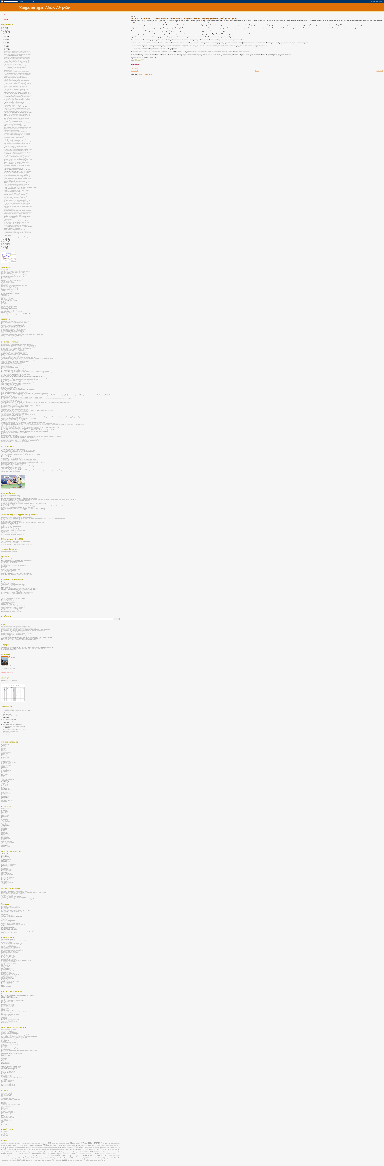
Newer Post (134, 71)
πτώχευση (101, 1158)
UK (77, 1147)
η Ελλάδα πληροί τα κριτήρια (9, 532)
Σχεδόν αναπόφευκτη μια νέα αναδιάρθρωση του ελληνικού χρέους (19, 382)
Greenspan (53, 1145)
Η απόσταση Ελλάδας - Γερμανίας (10, 293)
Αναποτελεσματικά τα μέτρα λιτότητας (11, 415)
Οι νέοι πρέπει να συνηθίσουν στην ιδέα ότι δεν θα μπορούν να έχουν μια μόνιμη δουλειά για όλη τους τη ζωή (30, 423)
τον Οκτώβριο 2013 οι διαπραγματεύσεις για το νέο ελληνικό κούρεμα (19, 379)
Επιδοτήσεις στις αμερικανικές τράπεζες (11, 363)
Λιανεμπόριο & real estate (8, 1112)
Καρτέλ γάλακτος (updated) (8, 1029)
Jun (5, 44)
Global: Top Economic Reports (10, 731)
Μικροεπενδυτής (45, 1156)
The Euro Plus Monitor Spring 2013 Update (13, 598)
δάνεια (109, 1149)
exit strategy (9, 1145)
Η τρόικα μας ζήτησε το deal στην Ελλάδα (12, 349)
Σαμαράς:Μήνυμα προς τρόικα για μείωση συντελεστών (16, 626)
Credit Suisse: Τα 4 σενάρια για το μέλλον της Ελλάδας (17, 63)
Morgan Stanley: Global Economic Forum (15, 729)
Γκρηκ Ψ (6, 207)
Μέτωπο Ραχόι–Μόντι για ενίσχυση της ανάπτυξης (16, 237)
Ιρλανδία (24, 1154)
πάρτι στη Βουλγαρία (7, 1001)
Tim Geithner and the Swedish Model (11, 896)
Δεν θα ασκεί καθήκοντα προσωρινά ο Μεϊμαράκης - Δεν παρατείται (19, 498)
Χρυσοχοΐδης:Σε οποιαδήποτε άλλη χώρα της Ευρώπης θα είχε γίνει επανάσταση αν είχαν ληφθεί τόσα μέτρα (30, 427)
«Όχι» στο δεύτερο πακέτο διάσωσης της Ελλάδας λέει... (17, 175)
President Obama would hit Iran (9, 367)
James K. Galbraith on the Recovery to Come (13, 897)
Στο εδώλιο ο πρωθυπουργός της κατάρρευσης (13, 584)
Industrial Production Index (8, 604)
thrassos (3, 750)
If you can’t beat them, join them (11, 715)
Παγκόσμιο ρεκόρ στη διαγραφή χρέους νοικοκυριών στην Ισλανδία (19, 589)
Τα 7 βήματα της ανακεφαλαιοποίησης (13, 121)
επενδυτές (80, 1152)
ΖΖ (8, 1154)
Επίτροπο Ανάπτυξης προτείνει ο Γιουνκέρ (14, 87)
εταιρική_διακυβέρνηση (105, 1152)
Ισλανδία (29, 1153)
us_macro (84, 1147)
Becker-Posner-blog (6, 808)
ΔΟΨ (21, 1152)
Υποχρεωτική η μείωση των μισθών (12, 105)
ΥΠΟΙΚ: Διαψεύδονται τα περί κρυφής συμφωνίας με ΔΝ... (18, 178)
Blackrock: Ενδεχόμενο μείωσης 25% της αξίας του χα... (17, 66)
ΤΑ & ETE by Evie (6, 782)
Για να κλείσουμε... (6, 1057)
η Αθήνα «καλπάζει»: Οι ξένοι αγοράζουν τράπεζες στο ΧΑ (16, 544)
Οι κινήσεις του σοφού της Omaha (10, 993)
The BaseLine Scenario (7, 842)
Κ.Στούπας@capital (6, 800)
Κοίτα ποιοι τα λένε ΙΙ (6, 1055)
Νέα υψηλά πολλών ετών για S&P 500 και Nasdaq (16, 190)
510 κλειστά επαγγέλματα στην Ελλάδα (11, 519)
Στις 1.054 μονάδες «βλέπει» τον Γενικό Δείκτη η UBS (15, 541)
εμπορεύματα (66, 1152)
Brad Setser (4, 811)
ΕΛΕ (50, 1152)
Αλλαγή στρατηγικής (6, 366)
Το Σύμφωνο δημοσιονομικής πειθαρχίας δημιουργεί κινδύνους (18, 414)
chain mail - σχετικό (6, 1093)
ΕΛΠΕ (60, 1152)
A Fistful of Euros (5, 854)
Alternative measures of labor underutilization (13, 607)
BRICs (42, 1143)
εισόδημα (28, 1152)
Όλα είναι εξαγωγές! (6, 1094)
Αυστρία (73, 1149)
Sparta (45, 1147)
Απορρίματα (4, 1119)
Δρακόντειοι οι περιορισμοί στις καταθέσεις (12, 337)
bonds (39, 1143)
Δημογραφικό (5, 1133)
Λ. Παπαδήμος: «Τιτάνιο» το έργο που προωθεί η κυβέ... (17, 213)
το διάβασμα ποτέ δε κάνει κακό (9, 291)
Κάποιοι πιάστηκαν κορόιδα (8, 928)
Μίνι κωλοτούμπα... (6, 1095)
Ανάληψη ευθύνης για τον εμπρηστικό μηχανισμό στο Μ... (18, 171)
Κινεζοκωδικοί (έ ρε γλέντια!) (8, 1006)
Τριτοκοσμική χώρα (6, 1083)
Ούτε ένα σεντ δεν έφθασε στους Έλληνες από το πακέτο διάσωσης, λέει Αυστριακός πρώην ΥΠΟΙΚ (27, 647)
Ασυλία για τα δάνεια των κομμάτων (10, 471)
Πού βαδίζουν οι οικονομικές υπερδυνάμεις (12, 330)
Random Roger (5, 838)
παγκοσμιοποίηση (5, 1158)
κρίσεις (89, 1154)
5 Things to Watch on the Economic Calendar (14, 726)
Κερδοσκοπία (4, 1045)
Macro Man (4, 828)
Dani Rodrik (4, 812)
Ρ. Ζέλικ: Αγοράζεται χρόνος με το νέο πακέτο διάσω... (17, 182)
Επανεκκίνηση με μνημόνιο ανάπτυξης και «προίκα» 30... (18, 95)
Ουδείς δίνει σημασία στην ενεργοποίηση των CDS (16, 184)
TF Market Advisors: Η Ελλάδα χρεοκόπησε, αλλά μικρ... (18, 109)
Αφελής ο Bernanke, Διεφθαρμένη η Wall (12, 1038)
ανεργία (33, 1149)
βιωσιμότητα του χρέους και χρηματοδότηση (13, 530)
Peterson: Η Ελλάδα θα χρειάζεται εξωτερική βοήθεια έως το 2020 (18, 628)
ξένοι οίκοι (87, 1156)
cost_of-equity (55, 1143)
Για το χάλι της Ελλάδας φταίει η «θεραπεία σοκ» (14, 392)
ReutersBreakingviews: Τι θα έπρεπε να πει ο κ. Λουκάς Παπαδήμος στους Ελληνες (23, 892)
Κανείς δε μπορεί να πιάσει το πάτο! (10, 923)
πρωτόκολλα (94, 1158)
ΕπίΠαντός (4, 791)
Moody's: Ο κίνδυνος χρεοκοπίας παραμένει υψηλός (16, 162)
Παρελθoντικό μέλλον (7, 1076)
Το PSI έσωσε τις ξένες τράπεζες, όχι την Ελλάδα (14, 419)
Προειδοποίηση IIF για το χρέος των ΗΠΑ (14, 168)
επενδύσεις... (74, 1152)
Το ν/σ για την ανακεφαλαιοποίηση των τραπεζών (16, 196)
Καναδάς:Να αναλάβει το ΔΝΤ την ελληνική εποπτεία (16, 71)
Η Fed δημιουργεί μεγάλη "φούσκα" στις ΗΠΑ (13, 329)
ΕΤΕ (113, 1152)
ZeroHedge (4, 883)
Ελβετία (46, 1152)
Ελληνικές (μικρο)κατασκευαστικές (10, 1113)
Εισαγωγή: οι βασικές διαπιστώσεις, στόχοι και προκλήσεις (16, 517)
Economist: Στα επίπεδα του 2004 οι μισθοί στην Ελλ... (17, 201)
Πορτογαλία (67, 1158)
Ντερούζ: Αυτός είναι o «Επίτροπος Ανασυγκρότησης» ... (17, 51)
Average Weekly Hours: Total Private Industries (14, 606)
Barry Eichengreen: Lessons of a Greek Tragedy (14, 322)
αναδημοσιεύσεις (8, 1149)
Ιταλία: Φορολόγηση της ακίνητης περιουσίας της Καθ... (17, 181)
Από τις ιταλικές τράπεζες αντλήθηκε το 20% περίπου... (17, 58)
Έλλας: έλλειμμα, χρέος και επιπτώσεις (11, 916)
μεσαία (118, 1153)
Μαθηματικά (4, 980)
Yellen (104, 1147)
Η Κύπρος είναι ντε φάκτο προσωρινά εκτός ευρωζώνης (16, 348)
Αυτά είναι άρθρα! (6, 969)
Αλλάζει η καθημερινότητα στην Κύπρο (11, 335)
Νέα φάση (4, 1046)
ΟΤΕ (118, 1156)
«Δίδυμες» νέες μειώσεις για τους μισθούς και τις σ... (16, 144)
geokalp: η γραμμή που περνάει (9, 435)
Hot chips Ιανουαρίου (7, 982)
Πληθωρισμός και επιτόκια (8, 1071)
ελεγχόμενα (4, 912)
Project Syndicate (6, 878)
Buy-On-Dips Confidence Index (9, 562)
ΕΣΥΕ (91, 1152)
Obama (3, 1147)
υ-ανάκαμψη (58, 1160)
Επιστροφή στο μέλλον (7, 895)
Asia (17, 1143)
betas (34, 1143)
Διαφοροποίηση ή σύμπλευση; (9, 1044)
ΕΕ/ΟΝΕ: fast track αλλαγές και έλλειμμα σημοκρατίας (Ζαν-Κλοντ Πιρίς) (20, 428)
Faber (14, 1145)
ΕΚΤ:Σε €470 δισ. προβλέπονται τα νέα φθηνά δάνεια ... (17, 203)
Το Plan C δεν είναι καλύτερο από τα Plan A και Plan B (15, 374)
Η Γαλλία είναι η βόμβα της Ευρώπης (11, 380)
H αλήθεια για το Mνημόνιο (8, 649)
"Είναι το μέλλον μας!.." (7, 915)
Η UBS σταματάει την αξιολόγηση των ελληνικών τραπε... (18, 60)
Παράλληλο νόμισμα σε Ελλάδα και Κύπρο (12, 325)
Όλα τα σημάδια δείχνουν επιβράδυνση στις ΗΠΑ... (14, 1037)
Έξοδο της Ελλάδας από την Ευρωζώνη (11, 384)
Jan (5, 238)
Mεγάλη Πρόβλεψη (6, 986)
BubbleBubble (5, 856)
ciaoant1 (3, 748)
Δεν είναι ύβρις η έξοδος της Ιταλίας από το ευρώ (14, 401)
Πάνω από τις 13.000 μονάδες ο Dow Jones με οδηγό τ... (18, 103)
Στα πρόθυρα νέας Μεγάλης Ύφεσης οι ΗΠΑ (13, 326)
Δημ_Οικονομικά (6, 1152)
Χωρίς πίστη (4, 999)
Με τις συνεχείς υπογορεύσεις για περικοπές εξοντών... (17, 99)
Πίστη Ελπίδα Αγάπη (6, 307)
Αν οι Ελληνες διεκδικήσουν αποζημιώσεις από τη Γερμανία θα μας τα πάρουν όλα (23, 422)
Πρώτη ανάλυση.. (6, 972)
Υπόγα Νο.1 (4, 784)
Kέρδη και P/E (5, 967)
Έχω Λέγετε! (4, 269)
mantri (3, 766)
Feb (5, 49)
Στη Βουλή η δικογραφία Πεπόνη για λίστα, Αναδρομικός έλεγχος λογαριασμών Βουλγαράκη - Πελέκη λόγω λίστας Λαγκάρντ (34, 506)
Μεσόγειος (3, 1156)
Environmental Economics (8, 864)
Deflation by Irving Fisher (8, 920)
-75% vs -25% (5, 295)
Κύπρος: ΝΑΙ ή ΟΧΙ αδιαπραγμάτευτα (11, 280)
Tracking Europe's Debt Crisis (9, 602)
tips (72, 1147)
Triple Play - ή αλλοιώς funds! (9, 1021)
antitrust (11, 1143)
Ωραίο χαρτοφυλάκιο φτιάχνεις (9, 952)
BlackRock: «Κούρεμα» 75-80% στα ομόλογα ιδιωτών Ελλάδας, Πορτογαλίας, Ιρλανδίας (25, 431)
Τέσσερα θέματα (5, 954)
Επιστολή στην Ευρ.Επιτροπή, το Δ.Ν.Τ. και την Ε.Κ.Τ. (15, 910)
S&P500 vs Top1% (6, 312)
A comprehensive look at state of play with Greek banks (16, 321)
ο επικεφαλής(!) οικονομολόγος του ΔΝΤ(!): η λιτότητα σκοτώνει (18, 310)
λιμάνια (102, 1154)
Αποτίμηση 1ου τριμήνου (8, 973)
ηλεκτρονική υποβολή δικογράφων (10, 495)
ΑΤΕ (70, 1149)
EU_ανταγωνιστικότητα (114, 1143)
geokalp (12, 657)
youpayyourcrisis (5, 761)
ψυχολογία (101, 1160)
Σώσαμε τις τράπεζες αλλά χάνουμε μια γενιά (13, 362)
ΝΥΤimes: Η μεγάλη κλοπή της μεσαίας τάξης (13, 433)
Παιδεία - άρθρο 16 (6, 1116)
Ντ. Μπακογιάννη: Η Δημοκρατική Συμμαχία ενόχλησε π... (18, 98)
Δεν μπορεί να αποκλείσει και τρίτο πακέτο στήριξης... (17, 172)
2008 (4, 244)
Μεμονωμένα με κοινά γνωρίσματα (10, 947)
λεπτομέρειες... (5, 531)
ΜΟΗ (51, 1156)
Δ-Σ (105, 1149)
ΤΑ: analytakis (5, 780)
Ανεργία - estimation (6, 922)
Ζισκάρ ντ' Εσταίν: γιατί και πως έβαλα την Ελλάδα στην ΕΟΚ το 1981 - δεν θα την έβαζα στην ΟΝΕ (27, 430)
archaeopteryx (5, 759)
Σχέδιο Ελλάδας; (8, 235)
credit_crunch (65, 1143)
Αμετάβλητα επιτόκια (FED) (8, 1072)
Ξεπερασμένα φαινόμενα (7, 1098)
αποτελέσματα (60, 1149)
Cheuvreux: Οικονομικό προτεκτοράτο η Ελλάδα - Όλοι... (18, 123)
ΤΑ (119, 1158)
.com (2, 1143)
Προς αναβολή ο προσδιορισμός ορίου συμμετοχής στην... (18, 215)
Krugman (83, 1145)
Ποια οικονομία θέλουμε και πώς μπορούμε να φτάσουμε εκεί (17, 324)
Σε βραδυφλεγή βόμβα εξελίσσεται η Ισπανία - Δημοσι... (17, 96)
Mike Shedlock (5, 833)
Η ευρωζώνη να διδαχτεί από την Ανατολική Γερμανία (15, 365)
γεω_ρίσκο (95, 1149)
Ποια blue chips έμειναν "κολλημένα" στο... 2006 (14, 941)
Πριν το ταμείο (5, 455)
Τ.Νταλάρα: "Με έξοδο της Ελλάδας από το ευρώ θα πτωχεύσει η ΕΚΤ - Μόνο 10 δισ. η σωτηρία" (26, 637)
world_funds (99, 1147)
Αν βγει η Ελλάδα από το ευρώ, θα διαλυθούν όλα (14, 409)
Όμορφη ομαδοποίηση (7, 942)
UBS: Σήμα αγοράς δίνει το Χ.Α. (9, 542)
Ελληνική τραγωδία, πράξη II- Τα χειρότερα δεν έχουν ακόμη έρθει (18, 418)
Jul (5, 42)
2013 (4, 32)
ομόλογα (105, 1156)
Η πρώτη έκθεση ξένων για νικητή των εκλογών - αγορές (16, 960)
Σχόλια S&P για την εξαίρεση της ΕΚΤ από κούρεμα (16, 193)
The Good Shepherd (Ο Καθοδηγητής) (11, 1077)
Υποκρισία (4, 1079)
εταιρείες (96, 1152)
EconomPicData (5, 861)
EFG (92, 1143)
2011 (4, 240)
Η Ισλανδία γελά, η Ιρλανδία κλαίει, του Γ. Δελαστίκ (14, 585)
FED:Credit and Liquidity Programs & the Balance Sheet (16, 574)
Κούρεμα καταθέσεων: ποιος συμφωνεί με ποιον (14, 278)
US (80, 1147)
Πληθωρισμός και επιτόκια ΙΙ (8, 1070)
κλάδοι (73, 1154)
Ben (32, 1143)
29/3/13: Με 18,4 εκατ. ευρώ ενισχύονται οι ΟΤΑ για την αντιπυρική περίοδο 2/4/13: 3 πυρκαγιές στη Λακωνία (30, 509)
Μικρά (3, 964)
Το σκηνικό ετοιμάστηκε (7, 304)
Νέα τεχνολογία (5, 1123)
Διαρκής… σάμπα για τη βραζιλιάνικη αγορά (13, 1000)
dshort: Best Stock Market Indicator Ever (12, 561)
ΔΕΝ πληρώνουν (5, 587)
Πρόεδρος (4, 1003)
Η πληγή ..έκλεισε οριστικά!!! (8, 963)
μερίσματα (113, 1154)
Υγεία (2, 1121)
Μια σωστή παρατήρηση (7, 955)
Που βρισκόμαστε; (6, 1049)
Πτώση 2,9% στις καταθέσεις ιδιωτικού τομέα (14, 117)
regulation (11, 1147)
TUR (74, 1147)
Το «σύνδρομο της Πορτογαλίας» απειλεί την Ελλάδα (15, 1035)
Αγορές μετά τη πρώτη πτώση (9, 976)
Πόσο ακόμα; (4, 284)
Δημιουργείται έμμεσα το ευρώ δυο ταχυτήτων (13, 350)
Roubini (22, 1147)
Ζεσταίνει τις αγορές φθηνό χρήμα (12, 228)
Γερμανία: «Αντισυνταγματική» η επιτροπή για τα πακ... (17, 156)
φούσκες (80, 1160)
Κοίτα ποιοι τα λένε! (6, 1075)
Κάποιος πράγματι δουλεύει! (8, 959)
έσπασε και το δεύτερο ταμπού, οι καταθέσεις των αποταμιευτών (18, 357)
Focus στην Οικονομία (7, 789)
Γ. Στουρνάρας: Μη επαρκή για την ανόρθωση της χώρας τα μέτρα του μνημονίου (23, 630)
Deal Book (4, 860)
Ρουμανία (108, 1158)
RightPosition (5, 788)
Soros (42, 1147)
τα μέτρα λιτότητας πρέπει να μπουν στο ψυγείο (14, 413)
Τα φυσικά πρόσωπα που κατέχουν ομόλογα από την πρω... (19, 226)
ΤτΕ (53, 1160)
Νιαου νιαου (4, 1134)
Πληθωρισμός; (5, 1040)
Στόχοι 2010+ (4, 909)
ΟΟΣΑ (110, 1156)
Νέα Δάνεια (4, 303)
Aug (5, 41)
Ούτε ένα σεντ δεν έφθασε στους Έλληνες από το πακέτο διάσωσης (19, 408)
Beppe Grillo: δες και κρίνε (8, 286)
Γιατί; (2, 1061)
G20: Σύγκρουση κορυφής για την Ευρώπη (14, 197)
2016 (4, 27)
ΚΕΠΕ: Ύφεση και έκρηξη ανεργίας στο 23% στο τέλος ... (17, 54)
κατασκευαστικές (63, 1154)
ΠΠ (72, 1158)
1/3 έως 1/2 (4, 919)
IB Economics (5, 772)
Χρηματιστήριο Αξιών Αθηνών (44, 7)
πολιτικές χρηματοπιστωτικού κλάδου (11, 526)
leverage (88, 1145)
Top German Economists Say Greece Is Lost (13, 385)
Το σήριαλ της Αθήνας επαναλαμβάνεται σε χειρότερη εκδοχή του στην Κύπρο (22, 334)
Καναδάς (47, 1153)
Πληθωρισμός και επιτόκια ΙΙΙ (9, 1068)
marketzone (4, 753)
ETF (107, 1143)
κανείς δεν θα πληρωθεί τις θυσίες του (11, 911)
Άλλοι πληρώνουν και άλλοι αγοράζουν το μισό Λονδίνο (16, 383)
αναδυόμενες (20, 1149)
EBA (86, 1143)
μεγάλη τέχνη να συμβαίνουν (9, 308)
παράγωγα (13, 1158)
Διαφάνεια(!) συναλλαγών (8, 978)
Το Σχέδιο (3, 1059)
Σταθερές (3, 290)
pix (7, 1147)
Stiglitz (56, 1147)
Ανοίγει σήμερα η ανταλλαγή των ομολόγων (14, 229)
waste (2, 758)
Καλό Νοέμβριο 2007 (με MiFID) (9, 951)
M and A (3, 1074)
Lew (93, 1145)
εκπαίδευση (33, 1152)
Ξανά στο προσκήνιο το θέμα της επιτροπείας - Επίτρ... (17, 108)
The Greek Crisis (8, 709)
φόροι (74, 1160)
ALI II (2, 776)
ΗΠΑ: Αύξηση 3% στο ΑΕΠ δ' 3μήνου (13, 64)
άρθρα (66, 1149)
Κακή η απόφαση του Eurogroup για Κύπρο (13, 353)
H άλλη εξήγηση (5, 1063)
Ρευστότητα (4, 1022)
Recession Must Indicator (8, 927)
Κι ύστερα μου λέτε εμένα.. (8, 956)
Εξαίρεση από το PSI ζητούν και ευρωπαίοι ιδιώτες (16, 217)
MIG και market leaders (7, 1097)
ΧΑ (84, 1160)
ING (70, 1145)
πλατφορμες (42, 1158)
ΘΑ (10, 1153)
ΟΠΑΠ (115, 1156)
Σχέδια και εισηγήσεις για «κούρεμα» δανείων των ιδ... (17, 92)
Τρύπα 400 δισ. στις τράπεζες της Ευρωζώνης (13, 369)
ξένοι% (94, 1156)
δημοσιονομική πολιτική (7, 527)
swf (65, 1147)
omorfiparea (4, 767)
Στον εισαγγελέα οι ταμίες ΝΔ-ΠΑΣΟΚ (11, 467)
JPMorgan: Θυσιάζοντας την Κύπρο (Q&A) (12, 333)
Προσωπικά (4, 914)
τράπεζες (21, 1160)
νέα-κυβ (68, 1156)
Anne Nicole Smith (6, 1016)
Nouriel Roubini (5, 834)
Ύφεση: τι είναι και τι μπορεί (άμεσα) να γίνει (13, 924)
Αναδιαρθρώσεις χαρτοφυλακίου (10, 981)
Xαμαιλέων (4, 795)
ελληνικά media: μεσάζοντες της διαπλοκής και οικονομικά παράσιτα (19, 460)
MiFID (103, 1145)
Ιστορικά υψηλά (5, 965)
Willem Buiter (4, 845)
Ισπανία (34, 1154)
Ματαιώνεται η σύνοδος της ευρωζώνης (13, 137)
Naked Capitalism (6, 873)
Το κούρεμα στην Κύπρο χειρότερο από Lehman (14, 352)
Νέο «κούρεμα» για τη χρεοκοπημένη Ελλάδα (13, 370)
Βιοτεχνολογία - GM (6, 1120)
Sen (36, 1147)
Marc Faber (4, 829)
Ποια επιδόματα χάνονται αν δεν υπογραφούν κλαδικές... (17, 93)
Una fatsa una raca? (6, 1081)
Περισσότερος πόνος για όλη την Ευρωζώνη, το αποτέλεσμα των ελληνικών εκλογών (23, 404)
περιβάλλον (28, 1158)
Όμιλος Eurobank (6, 1106)
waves (94, 1147)
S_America (31, 1147)
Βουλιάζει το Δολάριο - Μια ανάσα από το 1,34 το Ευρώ (17, 234)
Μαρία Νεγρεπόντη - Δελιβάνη (9, 551)
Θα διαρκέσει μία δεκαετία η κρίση (10, 391)
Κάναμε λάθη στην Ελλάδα (8, 396)
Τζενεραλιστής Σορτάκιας (8, 779)
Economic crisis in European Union (10, 569)
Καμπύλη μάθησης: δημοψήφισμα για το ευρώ (13, 272)
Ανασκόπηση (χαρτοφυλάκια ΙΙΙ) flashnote (12, 945)
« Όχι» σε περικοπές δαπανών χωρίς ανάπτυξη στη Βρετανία (17, 389)
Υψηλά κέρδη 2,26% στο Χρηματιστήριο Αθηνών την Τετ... (18, 52)
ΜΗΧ (35, 1156)
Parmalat (3, 1013)
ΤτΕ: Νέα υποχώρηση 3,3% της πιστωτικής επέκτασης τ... (18, 61)
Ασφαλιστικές (4, 1135)
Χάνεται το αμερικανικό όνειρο (9, 1032)
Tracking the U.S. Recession (9, 571)
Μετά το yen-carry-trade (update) (10, 997)
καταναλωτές (54, 1154)
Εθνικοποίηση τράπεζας (7, 297)
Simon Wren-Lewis (6, 841)
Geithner (39, 1145)
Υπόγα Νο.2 (4, 785)
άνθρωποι (38, 1149)
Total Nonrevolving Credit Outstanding (11, 608)
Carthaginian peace (8, 219)
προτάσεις (86, 1158)
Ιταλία (39, 1154)
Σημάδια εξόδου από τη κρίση (9, 932)
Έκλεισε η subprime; (6, 996)
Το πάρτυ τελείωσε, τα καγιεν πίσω (10, 582)
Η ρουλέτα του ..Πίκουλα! (8, 970)
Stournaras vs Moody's (7, 299)
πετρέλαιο (34, 1158)
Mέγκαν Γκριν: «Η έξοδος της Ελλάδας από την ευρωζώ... (18, 141)
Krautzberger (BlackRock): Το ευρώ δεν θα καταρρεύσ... (17, 133)
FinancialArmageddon (7, 865)
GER (44, 1145)
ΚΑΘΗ (43, 1153)
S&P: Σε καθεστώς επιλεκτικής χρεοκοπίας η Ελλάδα (17, 158)
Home (257, 71)
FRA (30, 1145)
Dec (5, 35)
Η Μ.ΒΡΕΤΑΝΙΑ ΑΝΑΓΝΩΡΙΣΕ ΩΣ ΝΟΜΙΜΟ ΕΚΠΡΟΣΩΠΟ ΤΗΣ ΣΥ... (21, 187)
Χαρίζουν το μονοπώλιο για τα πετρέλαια (14, 76)
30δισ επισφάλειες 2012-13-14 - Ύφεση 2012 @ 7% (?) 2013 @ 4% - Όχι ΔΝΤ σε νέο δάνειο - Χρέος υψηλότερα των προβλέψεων (35, 402)
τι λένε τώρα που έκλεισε (7, 282)
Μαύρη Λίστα (4, 801)
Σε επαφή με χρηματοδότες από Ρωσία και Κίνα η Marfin (17, 232)
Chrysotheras (5, 757)
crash (60, 1143)
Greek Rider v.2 (5, 744)
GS (57, 1145)
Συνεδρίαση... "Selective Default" (12, 130)
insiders (74, 1145)
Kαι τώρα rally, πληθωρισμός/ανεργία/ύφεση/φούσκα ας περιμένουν (19, 1050)
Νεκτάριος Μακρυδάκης (7, 765)
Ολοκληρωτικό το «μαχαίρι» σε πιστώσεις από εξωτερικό (18, 152)
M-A (99, 1145)
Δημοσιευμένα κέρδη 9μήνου (9, 948)
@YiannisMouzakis (6, 770)
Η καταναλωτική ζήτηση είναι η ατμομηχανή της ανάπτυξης (17, 344)
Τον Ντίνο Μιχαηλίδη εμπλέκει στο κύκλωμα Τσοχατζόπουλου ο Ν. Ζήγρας (21, 454)
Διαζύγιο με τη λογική (7, 298)
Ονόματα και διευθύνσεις (8, 968)
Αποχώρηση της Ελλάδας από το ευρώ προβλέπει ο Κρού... (18, 159)
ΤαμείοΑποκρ (4, 1160)
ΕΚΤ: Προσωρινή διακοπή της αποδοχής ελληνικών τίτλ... (18, 155)
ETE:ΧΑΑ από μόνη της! (7, 977)
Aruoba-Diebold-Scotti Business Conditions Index (14, 565)
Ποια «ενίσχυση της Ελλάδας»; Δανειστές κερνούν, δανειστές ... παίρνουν (20, 405)
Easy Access (4, 774)
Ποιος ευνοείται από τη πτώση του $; (11, 1066)
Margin (3, 1009)
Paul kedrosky (5, 836)
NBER (118, 1145)
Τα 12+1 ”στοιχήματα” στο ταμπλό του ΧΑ (12, 943)
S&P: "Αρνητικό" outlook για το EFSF (13, 120)
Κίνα (69, 1153)
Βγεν (83, 1149)
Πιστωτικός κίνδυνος (6, 1058)
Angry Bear (4, 855)
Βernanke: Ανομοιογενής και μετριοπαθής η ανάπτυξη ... (17, 57)
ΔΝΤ (17, 1152)
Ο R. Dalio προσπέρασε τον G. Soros (13, 55)
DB (71, 1143)
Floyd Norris (4, 818)
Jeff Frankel (4, 820)
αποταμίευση (53, 1149)
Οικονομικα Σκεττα (6, 763)
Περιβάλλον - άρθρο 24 (7, 1117)
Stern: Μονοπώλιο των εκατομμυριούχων (12, 464)
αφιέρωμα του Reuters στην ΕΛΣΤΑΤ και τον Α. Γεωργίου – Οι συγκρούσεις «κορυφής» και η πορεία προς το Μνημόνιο (33, 470)
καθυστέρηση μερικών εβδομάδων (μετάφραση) (14, 285)
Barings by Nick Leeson (7, 1010)
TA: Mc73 (3, 783)
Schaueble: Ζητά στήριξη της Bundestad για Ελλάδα (16, 220)
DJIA (82, 1143)
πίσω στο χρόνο (8, 70)
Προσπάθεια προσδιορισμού (9, 929)
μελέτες (108, 1154)
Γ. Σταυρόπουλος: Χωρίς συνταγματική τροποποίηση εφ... (18, 166)
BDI (23, 1143)
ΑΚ (107, 1147)
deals (73, 1143)
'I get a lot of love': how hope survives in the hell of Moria (16, 710)
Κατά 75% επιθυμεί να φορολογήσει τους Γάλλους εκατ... (17, 136)
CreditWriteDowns (6, 859)
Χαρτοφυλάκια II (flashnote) (8, 946)
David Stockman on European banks (11, 327)
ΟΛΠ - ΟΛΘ (4, 1124)
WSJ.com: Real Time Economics (12, 724)
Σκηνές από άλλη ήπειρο (7, 1004)
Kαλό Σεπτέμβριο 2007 (7, 958)
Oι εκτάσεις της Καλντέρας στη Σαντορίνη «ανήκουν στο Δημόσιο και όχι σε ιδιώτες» (23, 503)
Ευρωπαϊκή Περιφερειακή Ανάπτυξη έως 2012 (13, 1012)
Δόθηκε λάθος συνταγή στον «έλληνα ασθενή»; (13, 426)
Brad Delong (4, 810)
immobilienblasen (6, 869)
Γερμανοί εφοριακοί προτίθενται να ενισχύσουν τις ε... (17, 180)
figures (21, 1145)
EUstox (3, 1145)
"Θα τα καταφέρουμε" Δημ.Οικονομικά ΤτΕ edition (14, 275)
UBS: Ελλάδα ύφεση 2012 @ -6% (10, 906)
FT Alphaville (7, 714)
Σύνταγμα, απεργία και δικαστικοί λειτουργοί (13, 496)
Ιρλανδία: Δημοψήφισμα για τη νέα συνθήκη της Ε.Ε (16, 111)
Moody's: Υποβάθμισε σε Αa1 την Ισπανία (12, 634)
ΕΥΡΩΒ (3, 1154)
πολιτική (61, 1158)
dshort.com (4, 566)
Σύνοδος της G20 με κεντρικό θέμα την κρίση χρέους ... (17, 174)
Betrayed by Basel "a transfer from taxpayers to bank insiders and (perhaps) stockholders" (25, 371)
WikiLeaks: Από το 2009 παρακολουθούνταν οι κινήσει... (17, 147)
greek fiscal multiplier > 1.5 (8, 387)
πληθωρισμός (49, 1158)
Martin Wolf (4, 832)
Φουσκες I (4, 1017)
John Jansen (4, 824)
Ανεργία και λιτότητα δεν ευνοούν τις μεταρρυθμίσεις (15, 361)
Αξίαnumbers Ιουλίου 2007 (8, 961)
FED (17, 1145)
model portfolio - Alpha (111, 1145)
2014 (4, 30)
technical (69, 1147)
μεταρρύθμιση (17, 1156)
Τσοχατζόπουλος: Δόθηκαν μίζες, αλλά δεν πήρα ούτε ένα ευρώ (18, 451)
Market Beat (4, 872)
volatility (90, 1147)
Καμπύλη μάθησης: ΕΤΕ (7, 273)
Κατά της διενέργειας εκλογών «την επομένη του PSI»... (17, 169)
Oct (5, 38)
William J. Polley (5, 846)
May (5, 45)
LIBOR (96, 1145)
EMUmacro (102, 1143)
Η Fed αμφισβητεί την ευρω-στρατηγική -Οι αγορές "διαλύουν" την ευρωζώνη (21, 397)
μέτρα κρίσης (27, 1156)
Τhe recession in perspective (9, 570)
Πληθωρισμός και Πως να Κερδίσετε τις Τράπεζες (14, 632)
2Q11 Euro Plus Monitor (7, 600)
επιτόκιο (86, 1152)
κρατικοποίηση (83, 1154)
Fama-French (5, 815)
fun (33, 1145)
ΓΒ (89, 1149)
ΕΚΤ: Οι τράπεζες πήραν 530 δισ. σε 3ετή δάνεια (15, 67)
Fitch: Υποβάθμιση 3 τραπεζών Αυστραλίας (14, 223)
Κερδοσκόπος (5, 796)
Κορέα (77, 1153)
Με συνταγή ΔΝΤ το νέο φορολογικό (13, 153)
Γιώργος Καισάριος (6, 793)
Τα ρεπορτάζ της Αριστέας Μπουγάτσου (11, 468)
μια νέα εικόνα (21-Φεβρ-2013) (9, 288)
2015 (4, 28)
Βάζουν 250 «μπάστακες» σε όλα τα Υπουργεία (15, 77)
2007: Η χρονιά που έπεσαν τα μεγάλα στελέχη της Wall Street (17, 995)
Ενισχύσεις (4, 1103)
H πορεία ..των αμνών (7, 1111)
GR (48, 1145)
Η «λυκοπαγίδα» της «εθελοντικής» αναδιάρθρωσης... (17, 80)
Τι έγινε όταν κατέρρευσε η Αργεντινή (11, 400)
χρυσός (95, 1160)
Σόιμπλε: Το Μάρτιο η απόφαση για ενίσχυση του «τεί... (17, 177)
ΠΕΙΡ (22, 1158)
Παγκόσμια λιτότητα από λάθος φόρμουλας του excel (15, 271)
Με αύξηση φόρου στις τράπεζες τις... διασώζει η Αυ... (17, 82)
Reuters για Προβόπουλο (8, 457)
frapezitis (3, 747)
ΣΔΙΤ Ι (2, 1115)
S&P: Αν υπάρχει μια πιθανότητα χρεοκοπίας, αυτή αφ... (17, 143)
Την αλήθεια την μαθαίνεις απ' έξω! (10, 1067)
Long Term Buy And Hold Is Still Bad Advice (13, 893)
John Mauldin (5, 825)
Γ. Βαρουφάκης (5, 769)
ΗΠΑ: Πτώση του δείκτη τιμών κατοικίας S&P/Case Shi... (17, 115)
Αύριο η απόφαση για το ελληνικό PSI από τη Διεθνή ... (17, 139)
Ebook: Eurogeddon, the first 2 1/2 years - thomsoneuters (16, 560)
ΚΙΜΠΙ (3, 775)
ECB (89, 1143)
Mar (5, 48)
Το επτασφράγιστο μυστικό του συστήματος (13, 449)
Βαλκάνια (78, 1149)
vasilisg (3, 749)
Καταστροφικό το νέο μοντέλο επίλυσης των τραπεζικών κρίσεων (18, 345)
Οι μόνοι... (4, 1054)
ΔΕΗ (2, 1107)
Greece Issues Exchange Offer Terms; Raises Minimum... (18, 206)
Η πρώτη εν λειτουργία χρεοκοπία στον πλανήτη (16, 131)
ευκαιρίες (117, 1152)
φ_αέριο (70, 1160)
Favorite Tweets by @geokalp (9, 680)
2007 (4, 246)
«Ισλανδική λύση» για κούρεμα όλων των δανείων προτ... (18, 149)
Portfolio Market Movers (7, 876)
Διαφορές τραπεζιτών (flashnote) (10, 1033)
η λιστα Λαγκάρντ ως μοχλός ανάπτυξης (12, 311)
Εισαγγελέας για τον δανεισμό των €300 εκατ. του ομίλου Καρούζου (19, 466)
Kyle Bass (4, 827)
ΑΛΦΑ (114, 1147)
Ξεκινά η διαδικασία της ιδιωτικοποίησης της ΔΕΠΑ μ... (17, 89)
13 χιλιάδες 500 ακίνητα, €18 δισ (10, 525)
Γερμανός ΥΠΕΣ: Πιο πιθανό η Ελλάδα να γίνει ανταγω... (17, 163)
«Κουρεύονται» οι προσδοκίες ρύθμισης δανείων (15, 86)
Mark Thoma (4, 830)
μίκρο (39, 1156)
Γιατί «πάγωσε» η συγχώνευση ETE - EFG (12, 276)
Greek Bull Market (6, 752)
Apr (5, 46)
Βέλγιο (86, 1149)
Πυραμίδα (4, 1018)
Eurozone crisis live (6, 599)
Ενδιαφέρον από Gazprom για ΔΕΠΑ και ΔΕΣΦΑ (15, 125)
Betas (2, 985)
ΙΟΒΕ (20, 1154)
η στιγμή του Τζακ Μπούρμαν (9, 306)
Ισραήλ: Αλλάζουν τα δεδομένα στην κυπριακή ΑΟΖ (14, 354)
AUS (20, 1143)
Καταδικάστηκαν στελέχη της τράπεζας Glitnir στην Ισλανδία (17, 591)
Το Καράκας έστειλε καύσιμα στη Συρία (13, 140)
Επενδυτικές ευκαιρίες (7, 1110)
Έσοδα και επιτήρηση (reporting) (10, 529)
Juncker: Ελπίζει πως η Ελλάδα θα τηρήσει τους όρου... (17, 200)
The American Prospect (7, 882)
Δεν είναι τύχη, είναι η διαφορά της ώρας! (12, 950)
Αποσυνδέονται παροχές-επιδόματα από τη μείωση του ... (18, 210)
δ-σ (103, 1149)
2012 (4, 33)
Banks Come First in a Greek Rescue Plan (12, 420)
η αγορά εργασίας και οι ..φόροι (9, 523)
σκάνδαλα (114, 1158)
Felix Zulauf (4, 816)
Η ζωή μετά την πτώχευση (8, 583)
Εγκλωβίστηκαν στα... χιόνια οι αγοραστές (14, 102)
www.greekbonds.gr (9, 209)
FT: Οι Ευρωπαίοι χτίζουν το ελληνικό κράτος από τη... (17, 231)
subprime (61, 1147)
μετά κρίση (9, 1156)
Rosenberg (17, 1147)
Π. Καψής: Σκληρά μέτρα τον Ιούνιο (12, 124)
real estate (4, 1100)
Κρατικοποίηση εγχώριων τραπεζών (10, 907)
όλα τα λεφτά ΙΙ (5, 1131)
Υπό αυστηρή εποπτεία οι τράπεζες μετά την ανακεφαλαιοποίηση (18, 459)
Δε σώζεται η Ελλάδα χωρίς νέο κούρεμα (12, 388)
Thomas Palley (5, 843)
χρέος (87, 1160)
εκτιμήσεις (40, 1152)
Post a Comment (135, 68)
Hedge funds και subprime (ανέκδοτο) (11, 1053)
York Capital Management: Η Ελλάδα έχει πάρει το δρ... (17, 73)
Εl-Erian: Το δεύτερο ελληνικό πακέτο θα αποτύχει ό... (17, 114)
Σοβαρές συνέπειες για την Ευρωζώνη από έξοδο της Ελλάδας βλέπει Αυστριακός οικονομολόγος (27, 410)
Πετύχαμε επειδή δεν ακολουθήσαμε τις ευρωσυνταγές (15, 593)
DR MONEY (4, 797)
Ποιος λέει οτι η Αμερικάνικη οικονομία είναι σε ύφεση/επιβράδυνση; (19, 931)
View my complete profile (8, 668)
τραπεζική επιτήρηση (33, 1160)
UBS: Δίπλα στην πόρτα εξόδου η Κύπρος (12, 331)
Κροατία (93, 1153)
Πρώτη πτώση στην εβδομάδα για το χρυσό (14, 188)
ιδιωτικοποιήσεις (15, 1153)
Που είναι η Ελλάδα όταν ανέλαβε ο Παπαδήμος (14, 891)
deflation (78, 1143)
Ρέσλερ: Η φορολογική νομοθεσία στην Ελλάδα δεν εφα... (18, 212)
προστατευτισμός (78, 1158)
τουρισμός (14, 1160)
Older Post (379, 71)
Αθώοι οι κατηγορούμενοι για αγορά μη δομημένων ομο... (18, 127)
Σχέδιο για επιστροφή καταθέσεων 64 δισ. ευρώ (15, 146)
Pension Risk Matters (7, 874)
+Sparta (3, 778)
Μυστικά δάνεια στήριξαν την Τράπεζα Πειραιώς (14, 453)
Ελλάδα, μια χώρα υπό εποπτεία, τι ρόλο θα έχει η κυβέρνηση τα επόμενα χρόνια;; (23, 376)
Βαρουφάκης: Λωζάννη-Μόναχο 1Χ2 (13, 79)
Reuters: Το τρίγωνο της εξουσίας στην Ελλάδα (13, 463)
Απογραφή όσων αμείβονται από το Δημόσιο (13, 502)
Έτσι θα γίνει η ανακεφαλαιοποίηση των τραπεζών (16, 150)
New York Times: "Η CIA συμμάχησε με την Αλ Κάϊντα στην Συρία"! (18, 639)
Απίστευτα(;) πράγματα (7, 1080)
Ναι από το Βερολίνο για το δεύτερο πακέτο (14, 185)
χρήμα (91, 1160)
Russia (27, 1147)
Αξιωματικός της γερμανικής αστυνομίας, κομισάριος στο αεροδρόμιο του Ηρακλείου (23, 508)
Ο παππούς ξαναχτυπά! (7, 1051)
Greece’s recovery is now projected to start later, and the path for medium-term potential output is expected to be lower (33, 518)
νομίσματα (78, 1156)
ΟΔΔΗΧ (99, 1156)
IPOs (77, 1145)
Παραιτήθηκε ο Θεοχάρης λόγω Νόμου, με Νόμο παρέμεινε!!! (17, 507)
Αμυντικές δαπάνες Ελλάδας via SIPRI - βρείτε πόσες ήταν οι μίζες (19, 450)
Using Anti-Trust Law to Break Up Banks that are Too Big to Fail (18, 899)
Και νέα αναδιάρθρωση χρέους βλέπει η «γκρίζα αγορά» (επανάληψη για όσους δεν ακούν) (25, 629)
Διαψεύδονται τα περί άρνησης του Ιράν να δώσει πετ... (17, 165)
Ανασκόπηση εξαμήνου (7, 1031)
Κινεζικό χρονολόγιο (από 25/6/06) (10, 1014)
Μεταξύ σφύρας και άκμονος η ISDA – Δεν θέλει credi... (17, 74)
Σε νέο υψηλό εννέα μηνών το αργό (12, 191)
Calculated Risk (5, 857)
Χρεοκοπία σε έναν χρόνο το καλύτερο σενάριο (15, 128)
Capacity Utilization (6, 603)
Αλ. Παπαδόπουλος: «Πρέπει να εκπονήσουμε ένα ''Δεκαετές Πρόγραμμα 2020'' (22, 638)
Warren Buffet (5, 1008)
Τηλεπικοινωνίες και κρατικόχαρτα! (10, 1104)
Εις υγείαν (4, 294)
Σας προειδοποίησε (6, 281)
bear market (27, 1143)
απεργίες (3, 302)
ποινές (56, 1158)
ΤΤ (51, 1160)
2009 (4, 243)
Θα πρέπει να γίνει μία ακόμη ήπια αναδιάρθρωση (14, 432)
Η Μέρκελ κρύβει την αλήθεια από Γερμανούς (13, 375)
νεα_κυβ (61, 1156)
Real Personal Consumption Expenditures (12, 610)
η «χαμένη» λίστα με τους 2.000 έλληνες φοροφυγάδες (15, 500)
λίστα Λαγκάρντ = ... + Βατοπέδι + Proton (12, 458)
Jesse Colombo (5, 821)
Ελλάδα (54, 1152)
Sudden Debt (4, 881)
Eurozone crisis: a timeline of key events (12, 558)
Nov (5, 36)
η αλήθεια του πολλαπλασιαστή (9, 289)
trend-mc (3, 754)
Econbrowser (4, 814)
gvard (2, 787)
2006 (4, 248)
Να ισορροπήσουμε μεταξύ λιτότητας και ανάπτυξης (15, 411)
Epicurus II (4, 756)
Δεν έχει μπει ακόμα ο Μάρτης (11, 101)
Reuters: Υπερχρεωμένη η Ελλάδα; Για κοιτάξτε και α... (17, 216)
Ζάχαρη (3, 745)
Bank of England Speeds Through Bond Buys (14, 721)
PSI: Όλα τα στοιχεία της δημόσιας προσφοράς (15, 194)
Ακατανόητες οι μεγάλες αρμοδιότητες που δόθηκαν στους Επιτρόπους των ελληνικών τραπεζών (27, 372)
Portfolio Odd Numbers (7, 877)
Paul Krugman (5, 837)
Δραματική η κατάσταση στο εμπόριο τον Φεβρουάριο (17, 84)
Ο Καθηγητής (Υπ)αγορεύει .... (9, 762)
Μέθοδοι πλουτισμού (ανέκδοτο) (10, 1019)
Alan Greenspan (5, 1062)
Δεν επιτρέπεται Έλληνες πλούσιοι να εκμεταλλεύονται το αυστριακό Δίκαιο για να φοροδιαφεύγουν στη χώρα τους (31, 378)
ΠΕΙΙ (18, 1158)
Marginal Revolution (6, 870)
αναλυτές (27, 1149)
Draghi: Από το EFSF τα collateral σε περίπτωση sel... (17, 222)
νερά (73, 1156)
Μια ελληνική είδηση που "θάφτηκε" (10, 1099)
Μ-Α (105, 1153)
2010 (4, 241)
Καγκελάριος (4, 792)
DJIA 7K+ (3, 925)
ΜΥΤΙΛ (55, 1156)
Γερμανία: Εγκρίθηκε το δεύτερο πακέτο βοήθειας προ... (17, 160)
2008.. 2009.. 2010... (6, 918)
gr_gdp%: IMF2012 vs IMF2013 (9, 301)
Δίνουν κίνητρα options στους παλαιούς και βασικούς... (17, 225)
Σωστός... (3, 1102)
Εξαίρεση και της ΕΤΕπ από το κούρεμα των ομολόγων (17, 83)
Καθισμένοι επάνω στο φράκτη (9, 1048)
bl (36, 1143)
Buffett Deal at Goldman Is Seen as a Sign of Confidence (16, 633)
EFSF (96, 1143)
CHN (49, 1143)
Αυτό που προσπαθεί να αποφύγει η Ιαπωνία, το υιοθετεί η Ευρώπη (19, 346)
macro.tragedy (5, 771)
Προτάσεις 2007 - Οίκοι (7, 983)
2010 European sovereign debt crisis (11, 611)
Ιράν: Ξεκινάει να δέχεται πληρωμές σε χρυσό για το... (17, 68)
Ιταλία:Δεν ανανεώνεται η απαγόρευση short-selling (16, 204)
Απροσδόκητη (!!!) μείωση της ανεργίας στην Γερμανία (15, 635)
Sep (5, 39)
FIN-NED (26, 1145)
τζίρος (10, 1160)
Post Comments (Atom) (146, 74)
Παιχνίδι (3, 1041)
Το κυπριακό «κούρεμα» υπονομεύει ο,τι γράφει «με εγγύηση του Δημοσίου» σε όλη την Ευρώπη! (27, 358)
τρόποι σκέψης (138, 60)
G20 (36, 1145)
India (68, 1145)
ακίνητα (110, 1147)
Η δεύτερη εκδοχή (6, 277)
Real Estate (4, 1108)
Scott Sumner (5, 840)
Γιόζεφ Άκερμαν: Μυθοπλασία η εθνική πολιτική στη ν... (17, 90)
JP (80, 1145)
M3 (101, 1145)
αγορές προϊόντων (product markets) (11, 521)
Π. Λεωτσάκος (5, 798)
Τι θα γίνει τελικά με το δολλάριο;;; (10, 1064)
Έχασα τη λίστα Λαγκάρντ (8, 504)
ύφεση (64, 1160)
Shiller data (4, 564)
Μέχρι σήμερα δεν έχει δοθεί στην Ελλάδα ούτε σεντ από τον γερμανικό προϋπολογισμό (24, 393)
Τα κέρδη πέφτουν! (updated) (9, 1042)
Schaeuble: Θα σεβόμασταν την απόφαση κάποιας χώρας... (18, 112)
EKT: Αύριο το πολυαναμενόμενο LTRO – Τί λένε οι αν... (17, 134)
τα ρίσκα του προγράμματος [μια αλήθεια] (12, 534)
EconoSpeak (4, 863)
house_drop (62, 1145)
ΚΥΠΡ (97, 1154)
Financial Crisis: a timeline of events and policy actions (16, 573)
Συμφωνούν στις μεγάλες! (8, 939)
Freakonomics (5, 867)
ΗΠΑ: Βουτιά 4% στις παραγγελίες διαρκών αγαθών (16, 118)
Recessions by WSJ (6, 568)
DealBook (6, 735)
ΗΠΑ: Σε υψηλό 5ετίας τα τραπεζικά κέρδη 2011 (15, 106)
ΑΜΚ (118, 1147)
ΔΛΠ (14, 1152)
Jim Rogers (4, 823)
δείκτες (117, 1149)
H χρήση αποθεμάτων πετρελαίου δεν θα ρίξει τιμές (16, 199)
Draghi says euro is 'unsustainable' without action (14, 406)
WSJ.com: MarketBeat (9, 719)
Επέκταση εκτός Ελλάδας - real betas (11, 974)
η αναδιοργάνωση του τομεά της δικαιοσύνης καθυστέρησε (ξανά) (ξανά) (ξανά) (22, 522)
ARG (15, 1143)
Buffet (46, 1143)
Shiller (38, 1147)
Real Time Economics (7, 880)
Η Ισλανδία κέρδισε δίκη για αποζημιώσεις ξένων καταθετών (17, 592)
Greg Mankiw (4, 819)
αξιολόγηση (45, 1149)
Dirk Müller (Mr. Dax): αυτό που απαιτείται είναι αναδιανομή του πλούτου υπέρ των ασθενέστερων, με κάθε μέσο (31, 436)
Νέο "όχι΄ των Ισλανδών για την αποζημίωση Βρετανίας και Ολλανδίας (19, 588)
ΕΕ (24, 1152)
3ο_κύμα (7, 1143)
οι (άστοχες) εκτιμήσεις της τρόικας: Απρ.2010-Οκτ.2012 (16, 314)
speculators (50, 1147)
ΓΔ (91, 1149)
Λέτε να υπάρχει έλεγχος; (7, 1005)
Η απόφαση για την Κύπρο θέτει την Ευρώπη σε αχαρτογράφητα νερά (20, 359)
